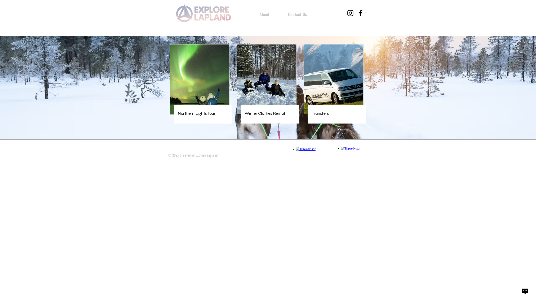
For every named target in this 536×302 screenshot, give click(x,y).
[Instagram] (350, 13)
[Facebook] (361, 13)
